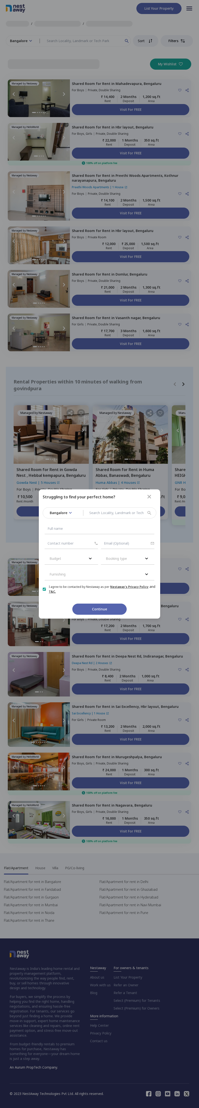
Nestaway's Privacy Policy (129, 587)
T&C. (52, 592)
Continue (99, 609)
